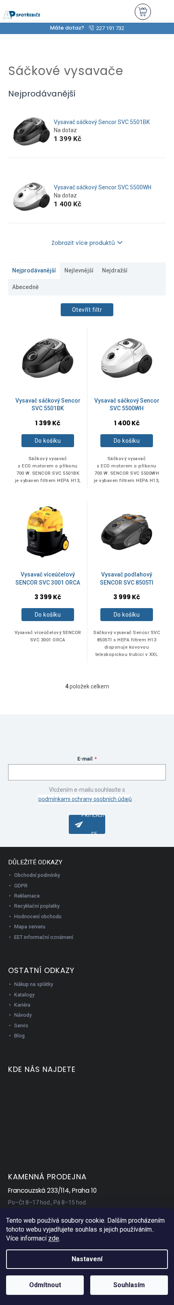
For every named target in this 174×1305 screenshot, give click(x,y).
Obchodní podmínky (37, 875)
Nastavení (87, 1259)
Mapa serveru (29, 927)
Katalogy (24, 995)
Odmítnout (45, 1285)
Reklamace (27, 896)
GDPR (21, 886)
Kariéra (22, 1005)
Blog (19, 1036)
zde (53, 1238)
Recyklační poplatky (36, 906)
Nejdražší (114, 270)
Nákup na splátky (33, 984)
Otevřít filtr (87, 309)
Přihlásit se (93, 824)
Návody (23, 1015)
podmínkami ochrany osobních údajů (85, 799)
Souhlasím (129, 1285)
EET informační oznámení (43, 937)
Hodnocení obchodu (38, 916)
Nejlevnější (78, 270)
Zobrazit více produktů (83, 243)
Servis (21, 1025)
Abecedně (25, 287)
